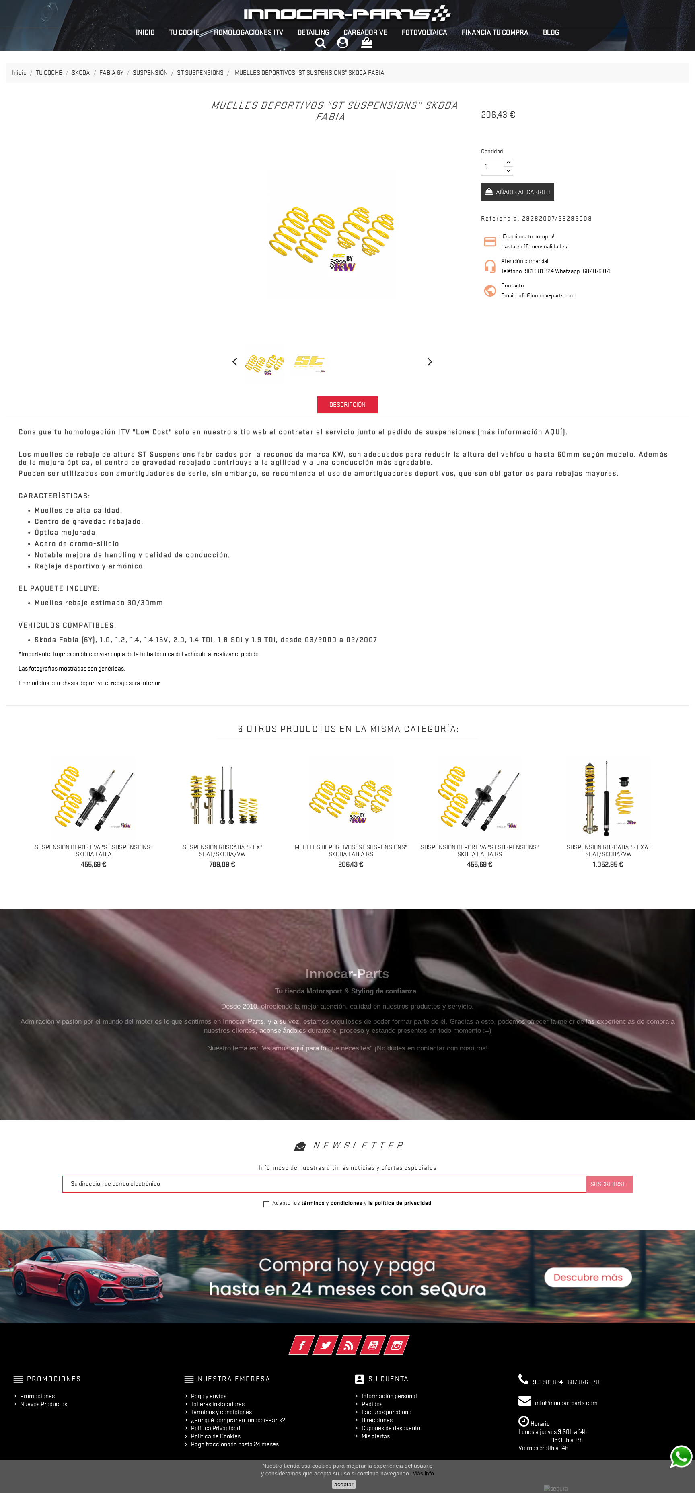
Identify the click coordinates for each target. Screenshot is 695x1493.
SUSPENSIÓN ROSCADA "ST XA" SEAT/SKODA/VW (608, 851)
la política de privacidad (400, 1203)
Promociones (37, 1396)
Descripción (347, 404)
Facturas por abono (386, 1412)
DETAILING (313, 32)
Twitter (336, 1339)
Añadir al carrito (522, 192)
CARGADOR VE (365, 32)
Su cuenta (388, 1379)
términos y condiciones (332, 1203)
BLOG (551, 32)
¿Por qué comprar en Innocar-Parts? (238, 1420)
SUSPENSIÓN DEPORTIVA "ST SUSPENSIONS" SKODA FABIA (93, 851)
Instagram (407, 1339)
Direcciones (377, 1420)
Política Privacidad (215, 1428)
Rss (360, 1339)
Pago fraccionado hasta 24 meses (235, 1444)
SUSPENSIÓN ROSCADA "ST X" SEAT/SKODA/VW (222, 851)
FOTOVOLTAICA (424, 32)
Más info (423, 1473)
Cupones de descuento (391, 1428)
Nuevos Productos (43, 1404)
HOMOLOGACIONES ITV (248, 32)
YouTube (383, 1339)
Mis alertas (376, 1436)
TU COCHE (184, 32)
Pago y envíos (208, 1396)
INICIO (145, 32)
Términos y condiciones (221, 1412)
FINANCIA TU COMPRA (495, 32)
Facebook (312, 1339)
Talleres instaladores (218, 1404)
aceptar (344, 1484)
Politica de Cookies (216, 1436)
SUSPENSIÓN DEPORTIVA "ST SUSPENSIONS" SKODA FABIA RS (480, 851)
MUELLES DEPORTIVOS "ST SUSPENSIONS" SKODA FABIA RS (351, 851)
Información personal (389, 1396)
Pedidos (372, 1404)
